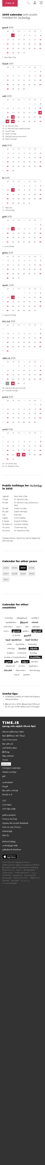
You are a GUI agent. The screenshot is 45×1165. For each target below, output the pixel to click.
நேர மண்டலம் (7, 744)
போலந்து (33, 653)
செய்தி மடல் (7, 794)
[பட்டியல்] (41, 3)
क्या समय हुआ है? (29, 870)
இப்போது (6, 752)
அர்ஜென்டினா (21, 618)
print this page (32, 707)
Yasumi (19, 538)
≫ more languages (9, 883)
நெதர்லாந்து (32, 644)
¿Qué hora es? (7, 873)
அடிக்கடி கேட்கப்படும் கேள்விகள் (15, 823)
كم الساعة (33, 873)
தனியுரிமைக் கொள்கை (11, 849)
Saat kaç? (6, 881)
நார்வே (9, 644)
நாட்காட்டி (6, 764)
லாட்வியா (22, 666)
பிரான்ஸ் (22, 648)
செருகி (5, 786)
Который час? (18, 875)
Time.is (10, 3)
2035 (11, 27)
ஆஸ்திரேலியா (11, 622)
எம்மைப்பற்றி (7, 831)
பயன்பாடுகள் (7, 782)
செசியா (6, 631)
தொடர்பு (5, 835)
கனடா (18, 627)
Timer (5, 760)
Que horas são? (30, 875)
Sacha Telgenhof (33, 538)
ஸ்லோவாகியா (21, 670)
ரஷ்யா (25, 661)
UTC (4, 800)
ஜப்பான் (16, 631)
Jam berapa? (7, 878)
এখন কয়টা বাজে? (6, 875)
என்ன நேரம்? (15, 881)
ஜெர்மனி (37, 631)
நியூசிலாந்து (20, 644)
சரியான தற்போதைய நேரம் (13, 731)
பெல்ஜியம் (10, 653)
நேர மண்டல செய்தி (10, 790)
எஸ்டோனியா (8, 627)
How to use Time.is (11, 827)
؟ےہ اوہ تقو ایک (25, 881)
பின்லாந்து (11, 648)
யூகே (16, 661)
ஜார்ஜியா (26, 631)
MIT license (8, 541)
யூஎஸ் (8, 661)
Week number (9, 772)
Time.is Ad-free (9, 819)
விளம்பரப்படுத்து (9, 841)
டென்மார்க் (16, 635)
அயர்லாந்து (24, 17)
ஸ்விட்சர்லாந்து (34, 670)
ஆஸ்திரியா (35, 618)
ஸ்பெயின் (8, 670)
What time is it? (8, 870)
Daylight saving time (13, 136)
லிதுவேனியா (33, 666)
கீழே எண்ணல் (8, 756)
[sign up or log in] (34, 4)
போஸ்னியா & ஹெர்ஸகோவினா (15, 657)
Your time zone (9, 740)
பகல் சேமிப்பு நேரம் (9, 748)
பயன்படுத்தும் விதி (10, 845)
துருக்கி (27, 635)
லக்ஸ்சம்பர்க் (10, 666)
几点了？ (19, 870)
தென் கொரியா (31, 639)
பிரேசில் (34, 648)
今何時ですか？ (34, 878)
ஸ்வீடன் (17, 675)
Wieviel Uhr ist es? (21, 878)
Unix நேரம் (6, 805)
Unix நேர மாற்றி (8, 809)
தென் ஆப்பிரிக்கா (14, 639)
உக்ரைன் (35, 622)
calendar (20, 16)
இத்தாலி (24, 622)
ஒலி (3, 776)
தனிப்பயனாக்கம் (9, 815)
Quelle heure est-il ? (22, 873)
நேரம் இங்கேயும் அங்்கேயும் (13, 736)
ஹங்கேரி (26, 675)
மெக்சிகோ (35, 657)
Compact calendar (11, 768)
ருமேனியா (34, 662)
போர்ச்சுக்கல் (22, 653)
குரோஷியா (36, 627)
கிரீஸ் (27, 627)
